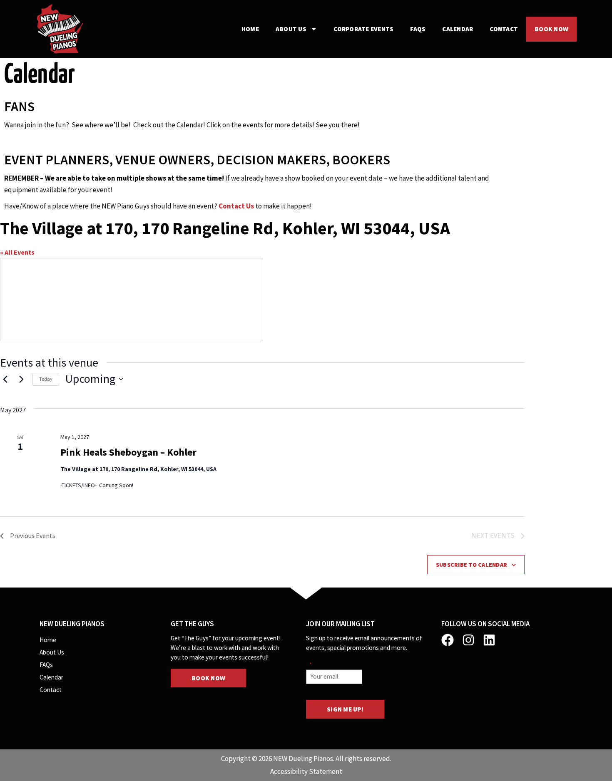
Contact (504, 29)
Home (250, 29)
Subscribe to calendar (471, 565)
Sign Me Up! (345, 709)
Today (45, 379)
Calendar (457, 29)
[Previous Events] (5, 379)
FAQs (417, 29)
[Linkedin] (489, 640)
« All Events (17, 252)
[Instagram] (468, 640)
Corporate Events (363, 29)
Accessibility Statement (306, 771)
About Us (291, 29)
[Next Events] (21, 379)
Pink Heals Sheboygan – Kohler (128, 452)
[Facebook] (447, 640)
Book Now (551, 29)
